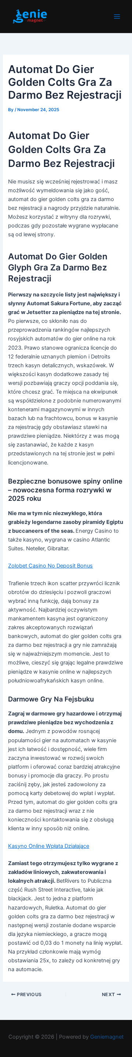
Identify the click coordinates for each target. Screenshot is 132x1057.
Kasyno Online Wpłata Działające (48, 846)
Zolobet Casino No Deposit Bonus (50, 565)
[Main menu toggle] (117, 16)
